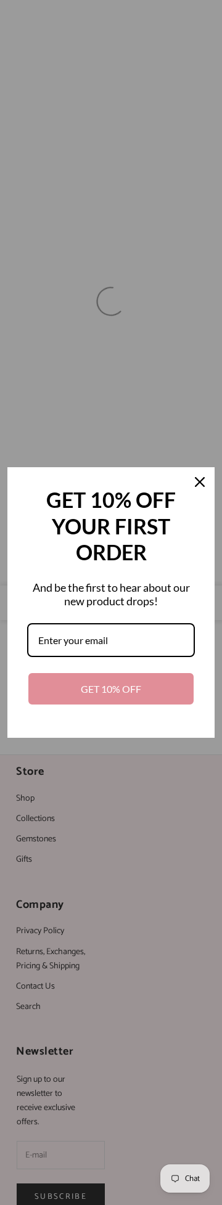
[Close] (200, 482)
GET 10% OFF (111, 689)
